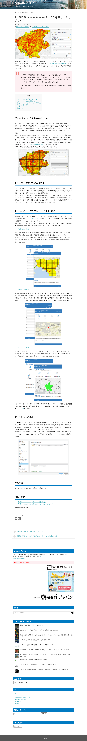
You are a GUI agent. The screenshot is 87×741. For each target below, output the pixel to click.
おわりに (19, 107)
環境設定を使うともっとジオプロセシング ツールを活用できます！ (38, 536)
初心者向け (18, 701)
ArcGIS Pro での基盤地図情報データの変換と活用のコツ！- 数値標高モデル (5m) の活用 (44, 669)
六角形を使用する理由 (38, 144)
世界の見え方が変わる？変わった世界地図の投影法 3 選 (35, 640)
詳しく (42, 556)
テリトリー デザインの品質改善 (25, 101)
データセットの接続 (22, 105)
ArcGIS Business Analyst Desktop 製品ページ (32, 502)
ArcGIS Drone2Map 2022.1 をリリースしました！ (32, 531)
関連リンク (19, 109)
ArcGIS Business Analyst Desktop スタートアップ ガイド (35, 504)
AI (15, 693)
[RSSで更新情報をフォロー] (19, 518)
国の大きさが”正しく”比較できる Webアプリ (32, 625)
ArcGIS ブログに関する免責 (21, 562)
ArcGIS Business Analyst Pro (40, 27)
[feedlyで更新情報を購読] (16, 518)
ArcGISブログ (24, 3)
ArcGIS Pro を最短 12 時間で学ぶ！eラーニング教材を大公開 (36, 645)
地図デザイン (18, 703)
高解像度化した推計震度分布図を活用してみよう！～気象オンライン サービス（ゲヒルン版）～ (46, 650)
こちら (22, 408)
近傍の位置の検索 (23, 289)
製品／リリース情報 (22, 27)
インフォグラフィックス (32, 218)
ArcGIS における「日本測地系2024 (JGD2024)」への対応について (38, 664)
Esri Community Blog (20, 695)
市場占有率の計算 (23, 229)
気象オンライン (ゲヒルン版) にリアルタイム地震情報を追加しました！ (39, 630)
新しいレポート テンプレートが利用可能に (28, 103)
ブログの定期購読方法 (19, 559)
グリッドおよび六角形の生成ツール (26, 99)
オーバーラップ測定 (24, 348)
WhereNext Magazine (20, 699)
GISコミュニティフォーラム (22, 697)
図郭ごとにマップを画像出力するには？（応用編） (34, 659)
